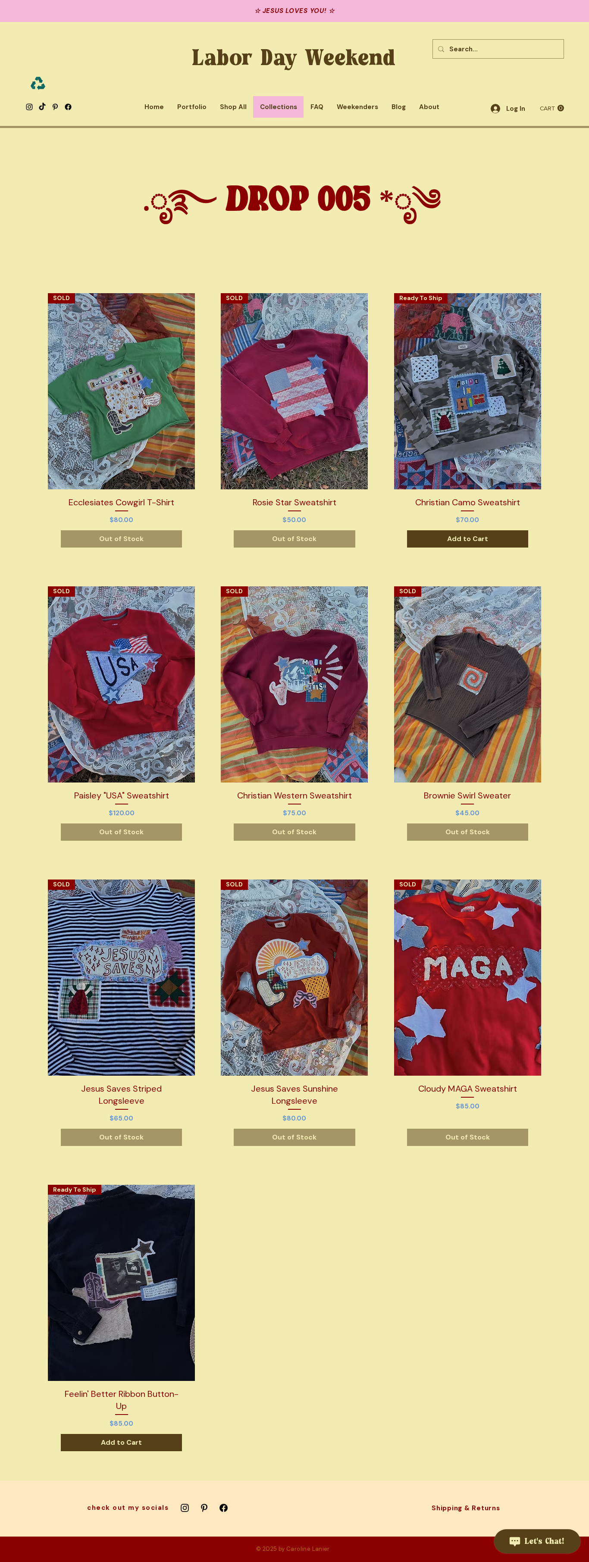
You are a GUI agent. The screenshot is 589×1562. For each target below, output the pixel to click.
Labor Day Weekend (294, 58)
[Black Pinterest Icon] (55, 107)
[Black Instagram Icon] (29, 107)
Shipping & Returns (466, 1508)
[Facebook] (68, 107)
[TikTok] (42, 107)
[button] (552, 108)
